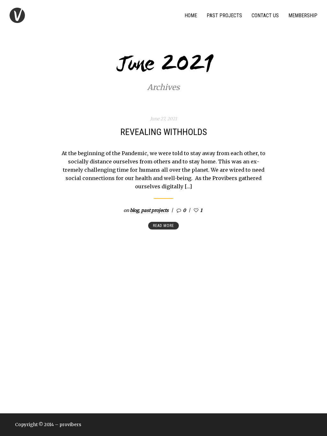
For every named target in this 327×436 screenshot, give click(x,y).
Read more (163, 225)
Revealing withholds (163, 132)
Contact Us (265, 15)
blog (134, 210)
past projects (155, 210)
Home (191, 15)
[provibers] (17, 15)
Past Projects (224, 15)
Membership (302, 15)
